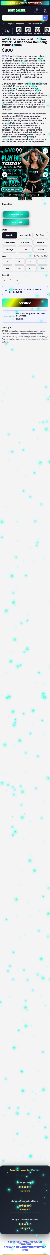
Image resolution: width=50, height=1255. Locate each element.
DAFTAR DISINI (16, 214)
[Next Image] (45, 174)
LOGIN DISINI (16, 222)
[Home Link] (17, 10)
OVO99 (5, 56)
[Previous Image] (5, 174)
